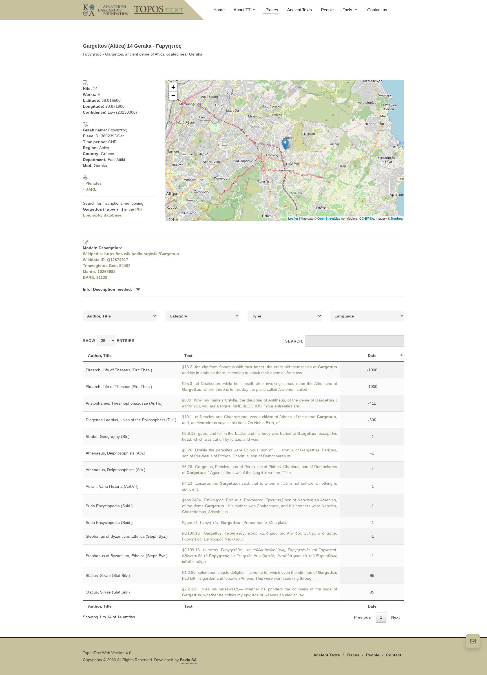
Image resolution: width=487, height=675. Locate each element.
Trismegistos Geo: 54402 (106, 265)
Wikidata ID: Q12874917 (105, 259)
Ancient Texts (326, 655)
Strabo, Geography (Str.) (108, 436)
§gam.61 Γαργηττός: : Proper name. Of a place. (235, 522)
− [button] (173, 95)
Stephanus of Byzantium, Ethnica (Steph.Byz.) (127, 536)
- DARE (89, 189)
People (372, 655)
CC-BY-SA (366, 218)
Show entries (109, 341)
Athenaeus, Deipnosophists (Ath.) (115, 453)
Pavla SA (188, 660)
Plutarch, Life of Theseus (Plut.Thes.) (119, 370)
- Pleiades (92, 183)
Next (395, 617)
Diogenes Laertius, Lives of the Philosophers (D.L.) (131, 420)
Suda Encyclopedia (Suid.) (109, 506)
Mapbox (397, 218)
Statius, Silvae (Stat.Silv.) (108, 575)
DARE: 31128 (95, 277)
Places (353, 655)
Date (372, 355)
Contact (393, 655)
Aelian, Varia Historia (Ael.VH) (112, 486)
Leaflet (293, 218)
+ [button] (173, 87)
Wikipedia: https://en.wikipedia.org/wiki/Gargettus (131, 254)
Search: (294, 341)
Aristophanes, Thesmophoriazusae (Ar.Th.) (124, 403)
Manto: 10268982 (99, 271)
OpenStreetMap (328, 218)
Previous (362, 617)
